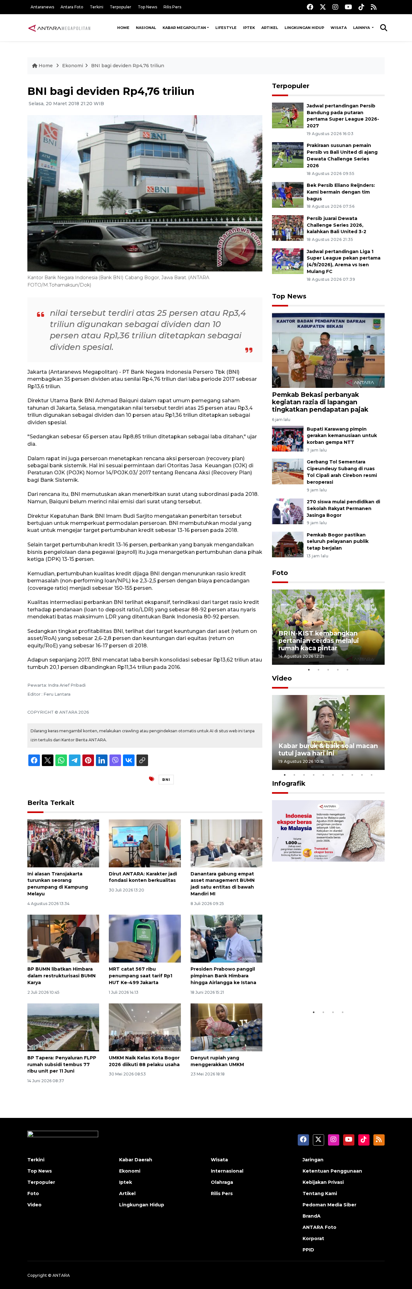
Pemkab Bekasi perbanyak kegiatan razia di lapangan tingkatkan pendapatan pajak (320, 402)
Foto (280, 573)
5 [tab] (347, 669)
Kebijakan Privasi (323, 1182)
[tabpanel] (328, 627)
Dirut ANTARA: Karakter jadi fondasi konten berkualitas (143, 877)
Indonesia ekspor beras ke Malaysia (321, 986)
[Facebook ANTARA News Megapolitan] (310, 7)
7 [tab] (343, 775)
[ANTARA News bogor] (59, 27)
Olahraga (222, 1182)
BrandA (312, 1216)
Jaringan (313, 1160)
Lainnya (362, 27)
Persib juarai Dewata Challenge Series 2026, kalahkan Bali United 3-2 (336, 225)
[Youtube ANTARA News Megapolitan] (348, 7)
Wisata (339, 27)
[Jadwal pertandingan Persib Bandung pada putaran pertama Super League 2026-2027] (288, 115)
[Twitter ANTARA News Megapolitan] (323, 7)
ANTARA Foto (319, 1227)
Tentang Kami (320, 1193)
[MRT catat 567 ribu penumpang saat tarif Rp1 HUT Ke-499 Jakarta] (145, 938)
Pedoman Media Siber (329, 1205)
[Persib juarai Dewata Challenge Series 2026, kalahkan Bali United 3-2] (288, 227)
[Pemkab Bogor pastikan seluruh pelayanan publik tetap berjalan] (288, 544)
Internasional (227, 1171)
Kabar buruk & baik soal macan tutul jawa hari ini (328, 749)
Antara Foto (72, 7)
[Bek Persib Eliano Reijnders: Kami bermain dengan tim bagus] (288, 194)
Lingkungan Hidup (304, 27)
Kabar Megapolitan (184, 27)
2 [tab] (318, 669)
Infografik (288, 783)
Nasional (146, 27)
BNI (166, 779)
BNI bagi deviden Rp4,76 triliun (127, 66)
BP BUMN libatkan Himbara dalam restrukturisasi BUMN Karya (61, 975)
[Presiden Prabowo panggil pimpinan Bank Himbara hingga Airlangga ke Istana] (226, 938)
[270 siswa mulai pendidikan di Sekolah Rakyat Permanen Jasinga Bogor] (288, 511)
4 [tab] (338, 669)
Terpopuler (120, 7)
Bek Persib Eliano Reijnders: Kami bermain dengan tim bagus (341, 192)
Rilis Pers (172, 7)
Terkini (96, 7)
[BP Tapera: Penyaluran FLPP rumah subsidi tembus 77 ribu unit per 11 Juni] (63, 1027)
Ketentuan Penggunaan (332, 1171)
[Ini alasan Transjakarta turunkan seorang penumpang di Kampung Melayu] (63, 843)
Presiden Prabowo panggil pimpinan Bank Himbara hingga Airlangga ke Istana (223, 975)
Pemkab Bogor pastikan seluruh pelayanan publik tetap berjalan (338, 541)
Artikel (269, 27)
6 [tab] (333, 775)
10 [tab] (372, 775)
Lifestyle (226, 27)
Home (123, 27)
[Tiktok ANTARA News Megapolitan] (361, 7)
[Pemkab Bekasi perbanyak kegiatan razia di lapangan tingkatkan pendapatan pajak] (328, 350)
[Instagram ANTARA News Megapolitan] (335, 7)
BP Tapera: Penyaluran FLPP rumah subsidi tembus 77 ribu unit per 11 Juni (61, 1064)
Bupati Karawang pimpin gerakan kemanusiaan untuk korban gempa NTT (342, 435)
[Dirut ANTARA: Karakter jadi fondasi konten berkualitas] (145, 843)
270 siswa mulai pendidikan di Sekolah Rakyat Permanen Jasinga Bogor (343, 508)
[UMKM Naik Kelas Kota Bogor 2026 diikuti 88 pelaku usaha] (145, 1027)
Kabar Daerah (135, 1160)
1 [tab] (309, 669)
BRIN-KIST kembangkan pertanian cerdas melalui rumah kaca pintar (318, 640)
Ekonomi (72, 66)
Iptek (249, 27)
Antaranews (42, 7)
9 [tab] (362, 775)
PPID (308, 1250)
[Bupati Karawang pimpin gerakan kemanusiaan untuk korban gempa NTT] (288, 438)
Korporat (313, 1238)
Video (282, 678)
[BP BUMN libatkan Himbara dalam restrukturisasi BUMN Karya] (63, 938)
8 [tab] (352, 775)
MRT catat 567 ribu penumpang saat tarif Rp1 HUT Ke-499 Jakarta (140, 975)
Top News (147, 7)
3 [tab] (328, 669)
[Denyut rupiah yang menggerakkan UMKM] (226, 1027)
